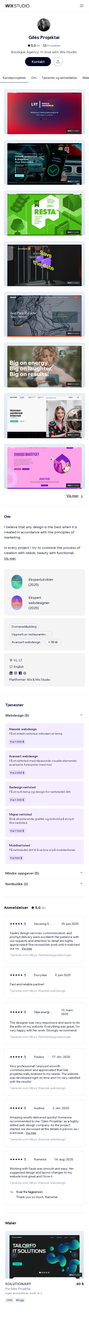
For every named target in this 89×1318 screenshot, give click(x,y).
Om (34, 78)
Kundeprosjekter (14, 78)
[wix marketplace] (17, 5)
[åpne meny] (81, 6)
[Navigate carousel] (14, 1254)
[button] (44, 111)
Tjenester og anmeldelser (59, 78)
